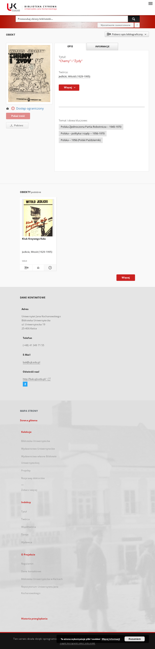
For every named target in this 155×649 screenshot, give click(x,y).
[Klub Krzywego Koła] (38, 219)
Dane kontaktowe (31, 571)
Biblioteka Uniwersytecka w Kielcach (42, 579)
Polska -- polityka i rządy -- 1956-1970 (83, 133)
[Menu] (150, 3)
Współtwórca (28, 527)
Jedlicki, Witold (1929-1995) (74, 76)
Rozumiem (135, 639)
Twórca (25, 519)
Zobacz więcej (29, 490)
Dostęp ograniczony (30, 108)
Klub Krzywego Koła (34, 238)
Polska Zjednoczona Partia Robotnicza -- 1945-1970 (91, 127)
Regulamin (27, 563)
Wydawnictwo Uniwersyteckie (38, 448)
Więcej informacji (111, 639)
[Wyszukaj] (134, 19)
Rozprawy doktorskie (33, 478)
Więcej (126, 277)
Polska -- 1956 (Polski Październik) (81, 140)
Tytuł (24, 511)
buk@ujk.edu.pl (31, 362)
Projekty (25, 470)
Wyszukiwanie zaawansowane (116, 25)
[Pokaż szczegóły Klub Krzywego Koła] (49, 267)
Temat (25, 534)
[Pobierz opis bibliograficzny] (26, 267)
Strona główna (29, 420)
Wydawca (26, 542)
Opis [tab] (70, 46)
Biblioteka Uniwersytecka (35, 441)
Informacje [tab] (102, 46)
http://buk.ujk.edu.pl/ (35, 379)
